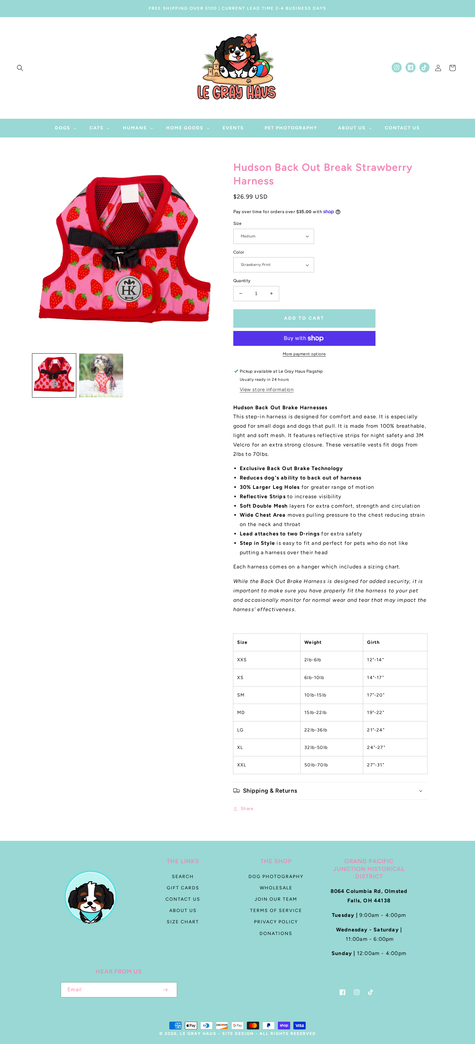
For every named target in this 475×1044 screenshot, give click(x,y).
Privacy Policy (276, 922)
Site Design (238, 1033)
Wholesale (276, 888)
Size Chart (183, 922)
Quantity (242, 280)
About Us (183, 910)
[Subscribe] (165, 989)
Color (238, 252)
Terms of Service (276, 910)
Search (183, 876)
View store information (267, 389)
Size (237, 223)
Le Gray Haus (198, 1033)
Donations (275, 933)
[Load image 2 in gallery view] (101, 375)
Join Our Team (276, 899)
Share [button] (247, 808)
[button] (20, 68)
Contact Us (182, 899)
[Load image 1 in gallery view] (54, 375)
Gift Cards (183, 888)
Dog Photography (275, 876)
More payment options (304, 354)
